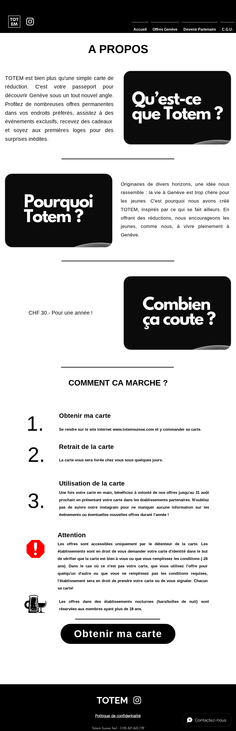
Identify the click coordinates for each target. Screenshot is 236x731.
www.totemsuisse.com (133, 429)
